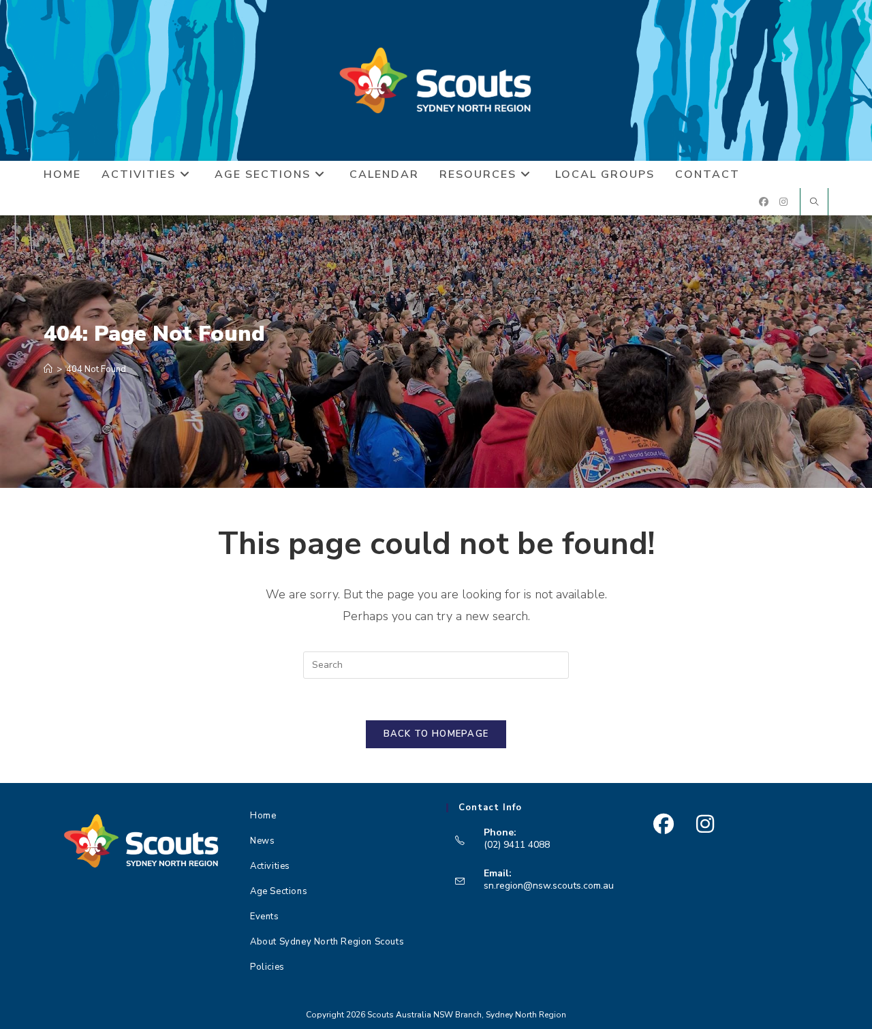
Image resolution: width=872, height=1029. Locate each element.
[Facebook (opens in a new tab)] (763, 202)
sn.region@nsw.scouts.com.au (549, 885)
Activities (270, 866)
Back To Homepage (436, 734)
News (262, 841)
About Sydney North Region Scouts (327, 942)
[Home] (48, 369)
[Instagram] (704, 824)
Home (263, 816)
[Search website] (814, 203)
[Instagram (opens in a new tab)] (783, 202)
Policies (267, 967)
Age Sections (278, 891)
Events (264, 916)
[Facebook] (663, 824)
